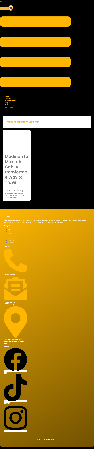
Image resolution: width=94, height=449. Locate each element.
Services (8, 98)
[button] (35, 52)
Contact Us (9, 107)
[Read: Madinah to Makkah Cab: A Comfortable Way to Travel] (17, 139)
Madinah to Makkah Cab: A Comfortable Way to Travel (16, 169)
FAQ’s (7, 105)
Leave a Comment (9, 188)
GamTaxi (2, 1)
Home (7, 94)
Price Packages (10, 100)
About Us (8, 96)
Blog (6, 103)
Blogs (6, 152)
